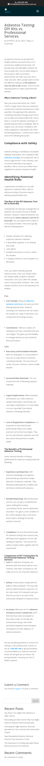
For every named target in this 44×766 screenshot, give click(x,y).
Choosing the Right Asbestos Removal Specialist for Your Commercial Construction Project (21, 729)
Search (35, 701)
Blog (29, 41)
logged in (18, 688)
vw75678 (10, 41)
